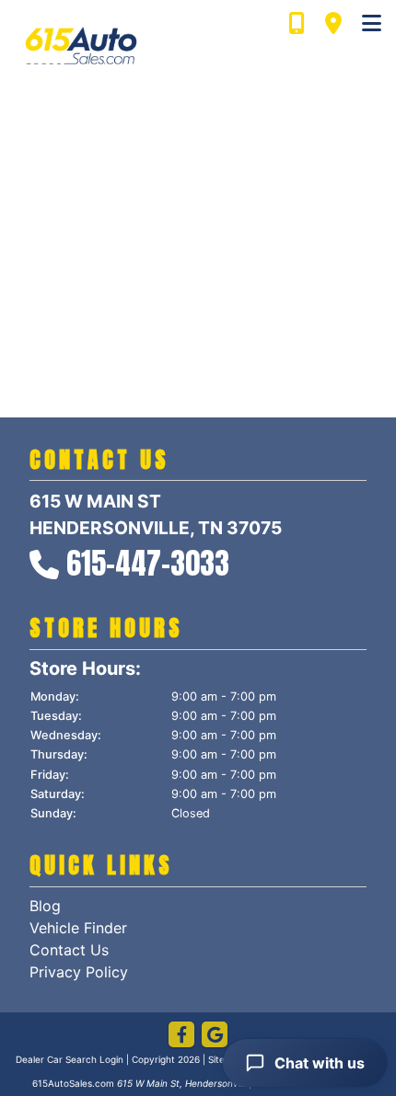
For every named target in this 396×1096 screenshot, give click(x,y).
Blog (45, 905)
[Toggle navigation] (372, 23)
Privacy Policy (78, 972)
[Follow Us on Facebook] (181, 1036)
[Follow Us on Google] (214, 1036)
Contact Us (69, 950)
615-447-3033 (147, 563)
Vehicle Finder (78, 928)
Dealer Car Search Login (69, 1059)
